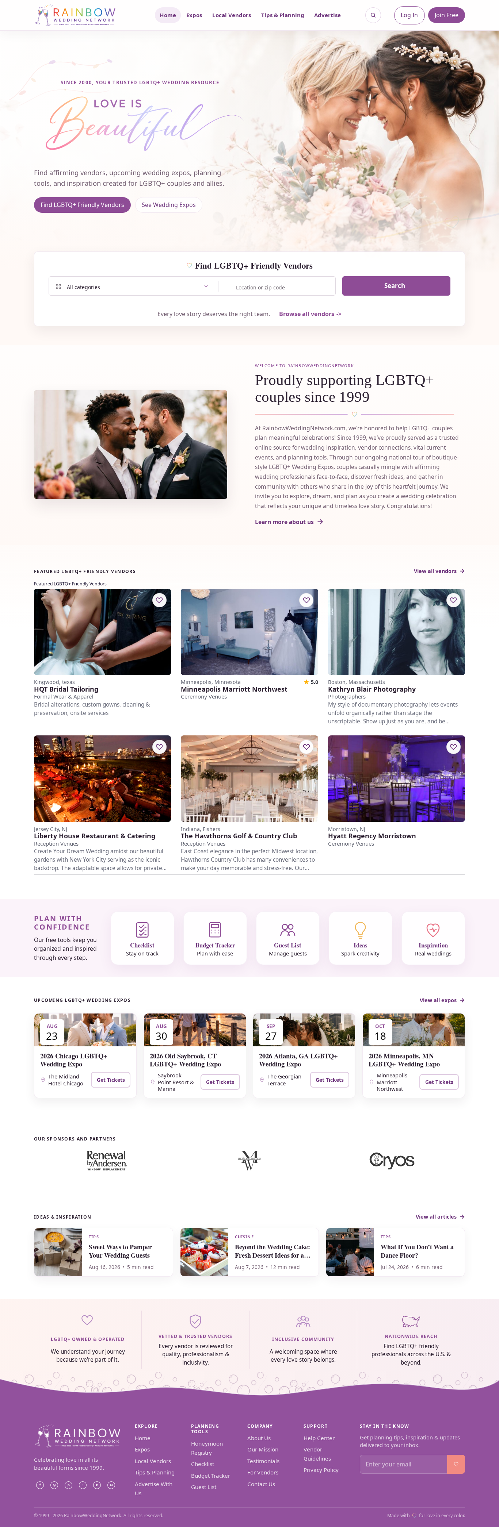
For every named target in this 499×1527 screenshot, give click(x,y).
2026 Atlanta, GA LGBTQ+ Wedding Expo (298, 1060)
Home (168, 15)
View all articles (436, 1216)
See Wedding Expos (169, 205)
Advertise (327, 15)
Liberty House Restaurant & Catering (94, 835)
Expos (194, 15)
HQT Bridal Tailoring (66, 689)
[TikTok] (82, 1485)
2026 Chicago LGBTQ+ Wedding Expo (73, 1060)
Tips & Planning (282, 15)
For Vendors (262, 1472)
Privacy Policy (321, 1469)
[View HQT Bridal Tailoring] (102, 632)
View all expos (438, 1000)
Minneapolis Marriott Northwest (234, 689)
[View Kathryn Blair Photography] (396, 632)
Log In (409, 15)
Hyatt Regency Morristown (372, 835)
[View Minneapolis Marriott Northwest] (249, 632)
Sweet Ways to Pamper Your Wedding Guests (120, 1251)
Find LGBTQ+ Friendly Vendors (82, 205)
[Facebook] (40, 1485)
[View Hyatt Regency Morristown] (396, 778)
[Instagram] (54, 1485)
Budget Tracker (210, 1475)
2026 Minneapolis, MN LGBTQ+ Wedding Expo (404, 1060)
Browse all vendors (306, 314)
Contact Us (261, 1484)
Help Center (319, 1438)
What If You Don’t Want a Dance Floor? (417, 1251)
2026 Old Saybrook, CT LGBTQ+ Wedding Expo (185, 1060)
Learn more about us (284, 522)
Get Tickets (111, 1079)
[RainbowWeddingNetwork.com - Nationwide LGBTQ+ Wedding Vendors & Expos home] (85, 15)
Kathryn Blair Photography (372, 689)
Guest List (203, 1487)
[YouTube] (97, 1485)
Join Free (446, 15)
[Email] (111, 1485)
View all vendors (435, 571)
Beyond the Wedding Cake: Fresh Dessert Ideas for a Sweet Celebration (272, 1255)
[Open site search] (373, 15)
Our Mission (262, 1449)
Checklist (202, 1464)
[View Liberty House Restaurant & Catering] (102, 778)
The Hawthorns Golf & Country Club (239, 835)
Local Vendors (231, 15)
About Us (259, 1438)
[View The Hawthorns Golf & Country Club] (249, 778)
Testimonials (263, 1461)
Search (394, 285)
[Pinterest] (68, 1485)
